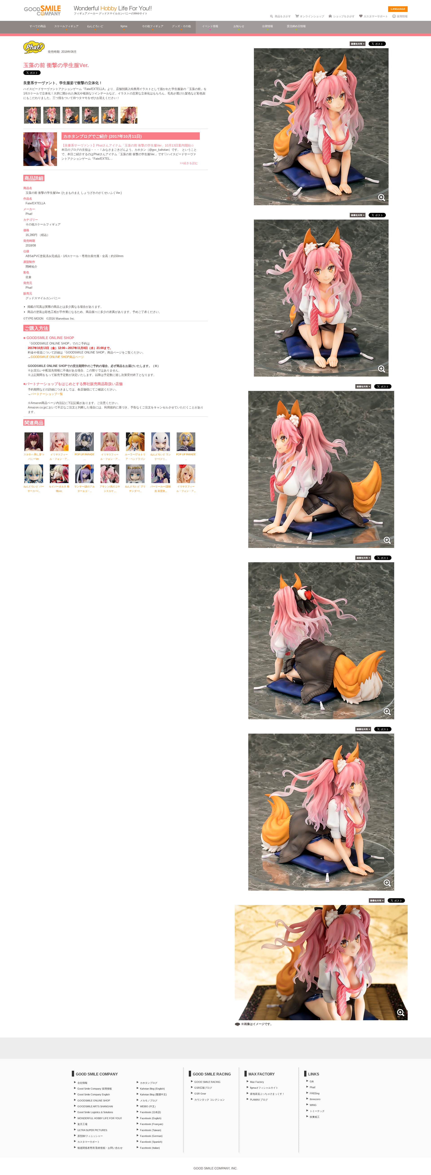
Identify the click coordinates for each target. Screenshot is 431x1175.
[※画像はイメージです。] (321, 1018)
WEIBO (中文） (148, 1106)
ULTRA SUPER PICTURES (92, 1130)
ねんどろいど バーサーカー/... (34, 488)
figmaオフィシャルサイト (264, 1087)
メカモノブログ (148, 1100)
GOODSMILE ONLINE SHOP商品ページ (57, 357)
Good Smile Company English (93, 1094)
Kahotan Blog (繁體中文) (153, 1094)
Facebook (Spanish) (151, 1141)
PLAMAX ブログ (259, 1099)
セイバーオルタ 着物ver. (59, 488)
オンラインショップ (312, 16)
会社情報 (82, 1082)
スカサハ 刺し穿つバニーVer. (34, 456)
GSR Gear (200, 1093)
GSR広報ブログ (203, 1087)
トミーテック (317, 1111)
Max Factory (257, 1082)
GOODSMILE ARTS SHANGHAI (95, 1106)
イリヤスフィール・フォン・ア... (59, 456)
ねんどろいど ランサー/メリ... (160, 456)
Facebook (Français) (151, 1124)
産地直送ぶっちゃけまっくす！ (267, 1093)
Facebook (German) (151, 1136)
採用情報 (402, 16)
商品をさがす (283, 16)
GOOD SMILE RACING (207, 1082)
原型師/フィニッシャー (90, 1136)
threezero (315, 1099)
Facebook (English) (150, 1118)
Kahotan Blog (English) (152, 1088)
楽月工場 (82, 1124)
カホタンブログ (148, 1082)
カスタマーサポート (376, 16)
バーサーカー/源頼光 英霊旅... (160, 488)
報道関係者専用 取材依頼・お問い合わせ (100, 1148)
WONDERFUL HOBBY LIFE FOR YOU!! (99, 1118)
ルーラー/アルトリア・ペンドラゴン (135, 456)
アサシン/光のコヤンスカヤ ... (110, 488)
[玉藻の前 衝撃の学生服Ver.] (321, 203)
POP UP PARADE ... (84, 456)
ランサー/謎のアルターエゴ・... (84, 488)
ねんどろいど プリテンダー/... (135, 488)
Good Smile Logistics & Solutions (95, 1112)
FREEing (314, 1093)
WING (313, 1105)
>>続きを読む (189, 163)
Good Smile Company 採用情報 (94, 1088)
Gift (312, 1081)
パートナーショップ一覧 (47, 394)
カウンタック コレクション (209, 1099)
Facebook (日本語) (150, 1112)
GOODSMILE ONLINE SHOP (93, 1100)
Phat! (312, 1087)
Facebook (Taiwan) (150, 1130)
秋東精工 (315, 1117)
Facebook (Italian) (150, 1148)
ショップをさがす (344, 16)
